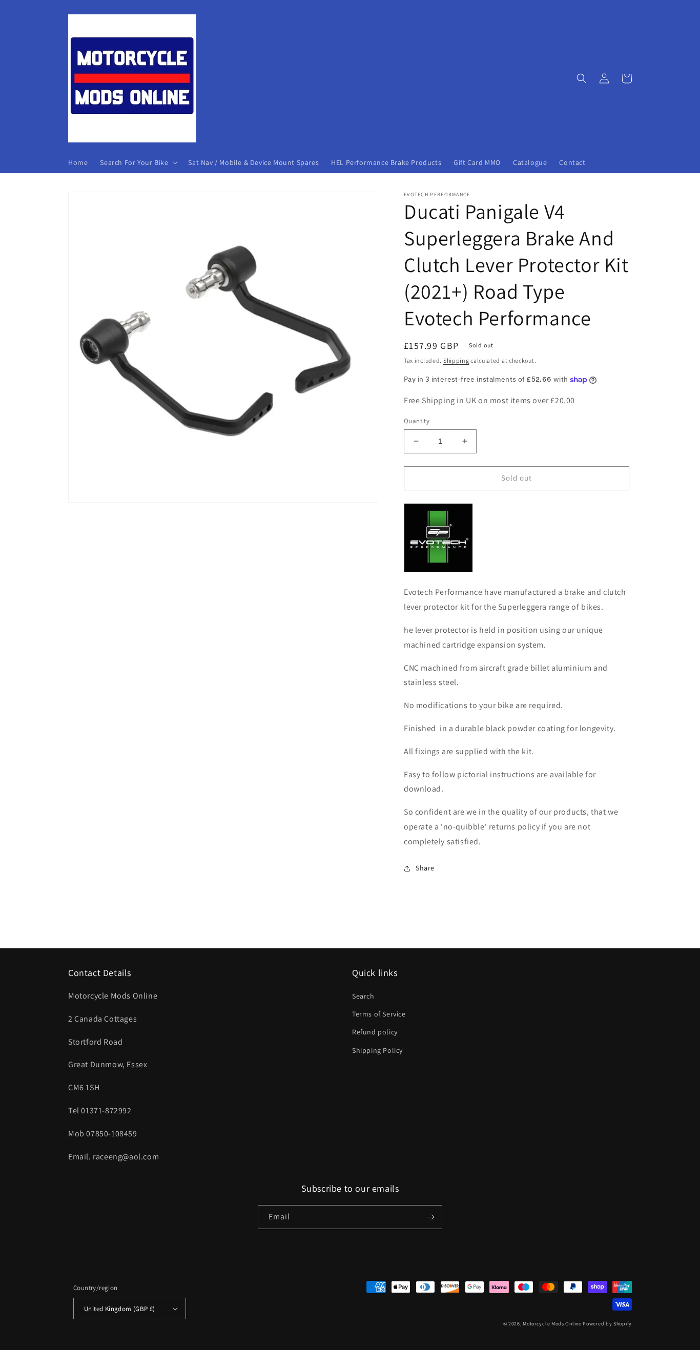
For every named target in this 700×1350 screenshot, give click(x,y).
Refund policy (375, 1031)
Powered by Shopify (607, 1323)
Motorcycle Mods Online (552, 1323)
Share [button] (425, 868)
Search (363, 996)
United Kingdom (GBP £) (119, 1308)
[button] (138, 162)
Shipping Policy (377, 1050)
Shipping (456, 360)
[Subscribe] (430, 1217)
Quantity (416, 421)
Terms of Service (379, 1014)
